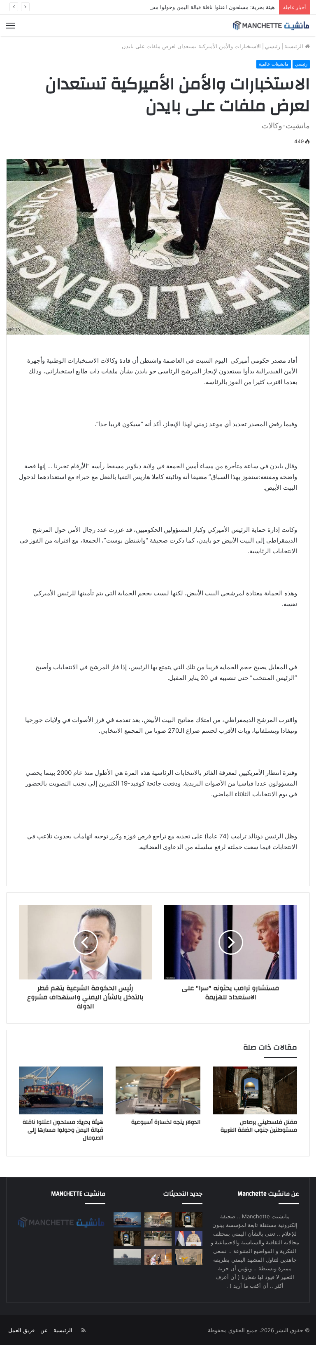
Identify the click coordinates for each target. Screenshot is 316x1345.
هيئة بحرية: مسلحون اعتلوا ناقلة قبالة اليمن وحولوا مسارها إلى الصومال (193, 7)
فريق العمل (21, 1330)
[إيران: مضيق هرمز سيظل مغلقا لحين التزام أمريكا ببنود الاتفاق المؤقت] (127, 1257)
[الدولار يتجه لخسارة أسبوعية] (158, 1090)
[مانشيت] (271, 25)
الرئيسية (294, 46)
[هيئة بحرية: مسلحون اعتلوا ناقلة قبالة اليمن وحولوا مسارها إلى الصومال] (61, 1090)
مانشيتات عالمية (273, 64)
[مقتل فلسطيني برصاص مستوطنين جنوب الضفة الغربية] (255, 1090)
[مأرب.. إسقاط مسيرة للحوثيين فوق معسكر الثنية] (188, 1257)
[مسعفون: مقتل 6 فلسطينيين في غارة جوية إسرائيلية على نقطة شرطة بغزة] (127, 1238)
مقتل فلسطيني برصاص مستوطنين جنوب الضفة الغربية (259, 1126)
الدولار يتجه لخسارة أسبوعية (165, 1122)
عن (44, 1330)
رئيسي (272, 46)
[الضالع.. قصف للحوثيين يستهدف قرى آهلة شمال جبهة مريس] (158, 1257)
